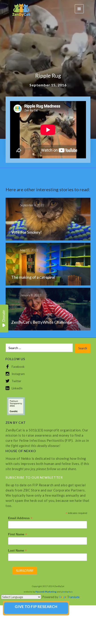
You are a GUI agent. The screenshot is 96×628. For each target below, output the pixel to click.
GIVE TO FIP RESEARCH (36, 606)
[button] (79, 8)
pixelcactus (67, 591)
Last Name (17, 550)
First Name (17, 534)
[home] (19, 9)
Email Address (20, 518)
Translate (73, 597)
